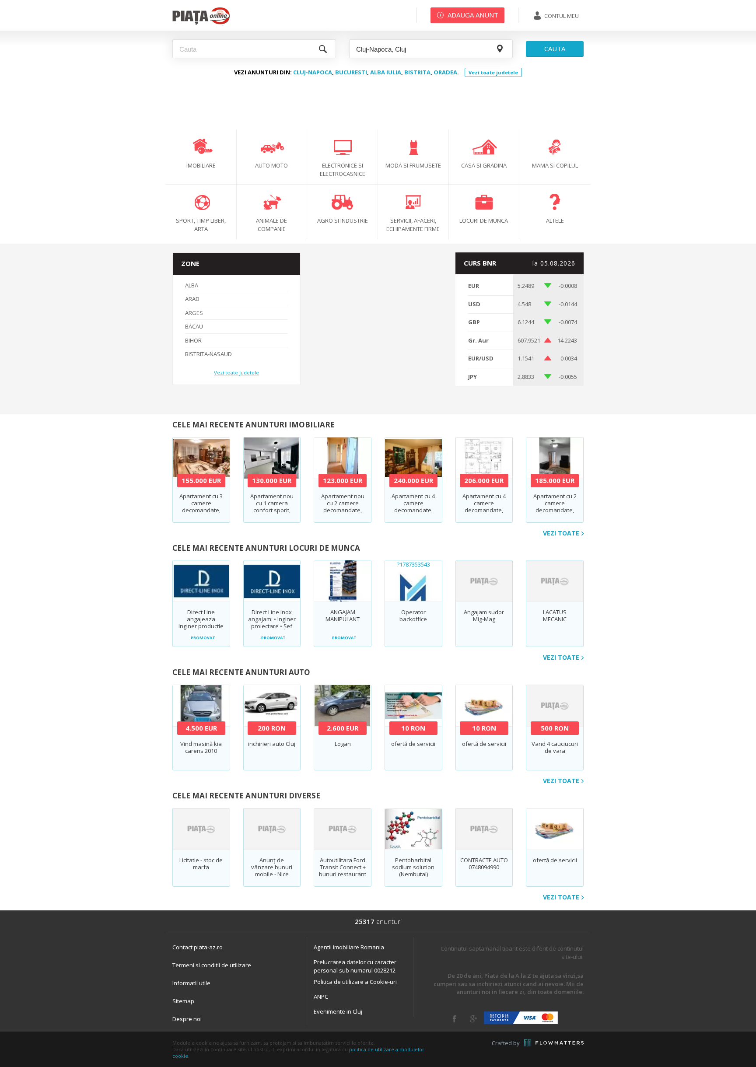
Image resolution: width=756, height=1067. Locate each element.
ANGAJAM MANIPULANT (343, 616)
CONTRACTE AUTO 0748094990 (484, 864)
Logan (343, 743)
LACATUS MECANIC (555, 616)
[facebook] (454, 1019)
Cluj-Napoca (312, 72)
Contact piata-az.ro (197, 947)
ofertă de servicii (413, 743)
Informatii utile (191, 983)
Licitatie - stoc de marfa (201, 864)
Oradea (445, 72)
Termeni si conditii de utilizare (211, 965)
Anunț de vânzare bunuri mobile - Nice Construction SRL (271, 871)
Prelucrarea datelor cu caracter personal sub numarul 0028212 (355, 966)
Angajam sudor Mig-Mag (484, 616)
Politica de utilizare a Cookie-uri (355, 982)
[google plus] (473, 1019)
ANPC (321, 997)
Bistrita (417, 72)
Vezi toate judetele (493, 72)
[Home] (201, 24)
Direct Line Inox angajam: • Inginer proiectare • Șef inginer (272, 623)
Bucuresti (351, 72)
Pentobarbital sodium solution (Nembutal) (413, 867)
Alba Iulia (385, 72)
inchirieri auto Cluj (271, 743)
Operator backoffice (413, 616)
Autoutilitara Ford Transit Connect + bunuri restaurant (342, 867)
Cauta (554, 48)
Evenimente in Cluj (338, 1011)
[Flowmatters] (554, 1042)
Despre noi (187, 1019)
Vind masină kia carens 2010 (201, 747)
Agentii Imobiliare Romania (349, 947)
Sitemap (183, 1001)
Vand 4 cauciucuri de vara (555, 747)
